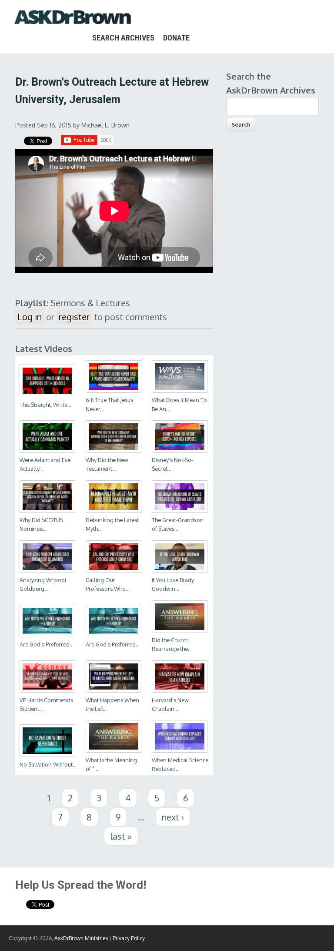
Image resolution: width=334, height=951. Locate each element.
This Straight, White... (45, 404)
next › (173, 817)
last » (121, 836)
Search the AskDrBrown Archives (270, 83)
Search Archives (123, 37)
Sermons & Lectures (90, 302)
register (74, 316)
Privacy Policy (129, 938)
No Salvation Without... (48, 764)
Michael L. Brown (105, 125)
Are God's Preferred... (46, 644)
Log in (29, 316)
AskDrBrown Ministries (81, 938)
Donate (176, 37)
